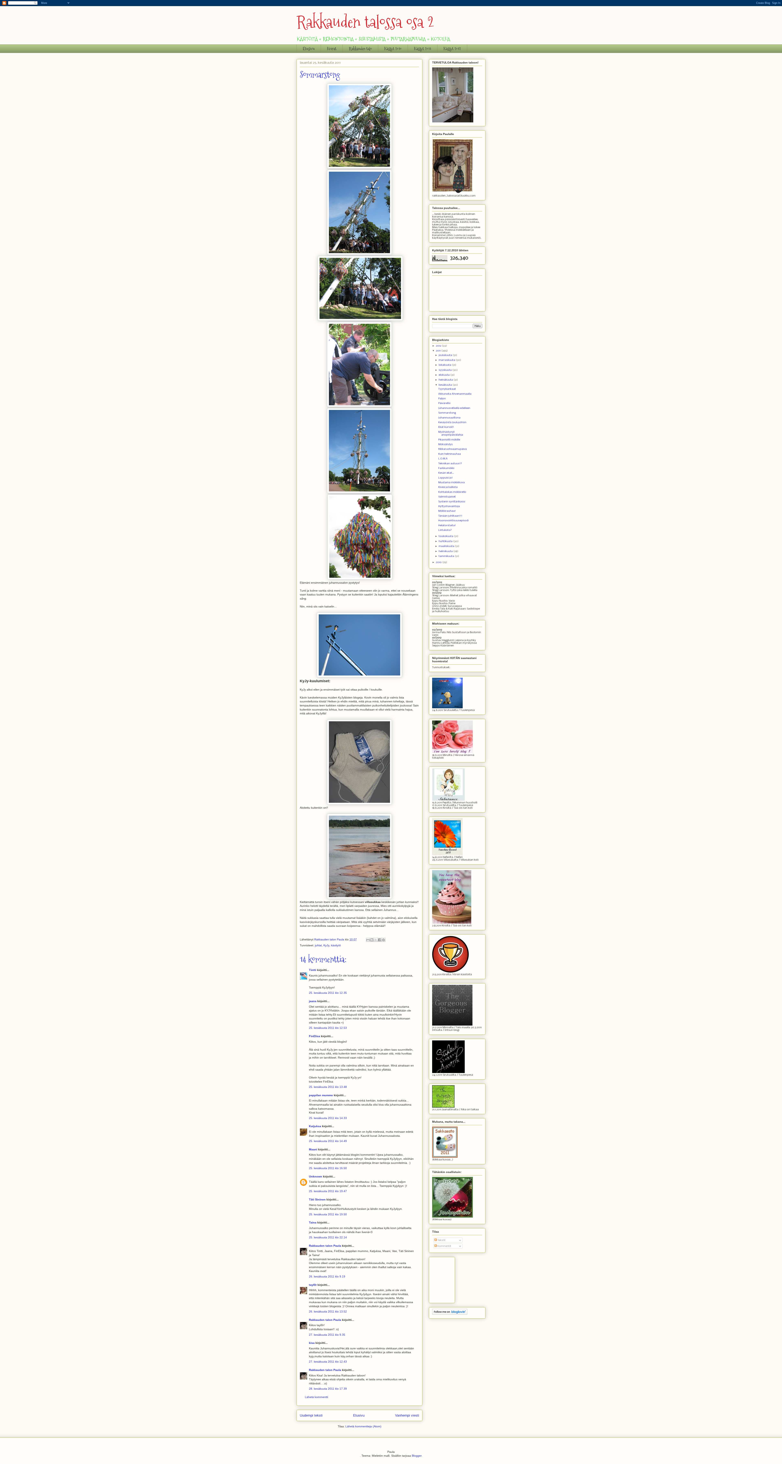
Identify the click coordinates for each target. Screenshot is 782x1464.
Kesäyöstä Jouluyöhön (452, 422)
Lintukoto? (445, 530)
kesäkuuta (446, 385)
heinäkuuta (446, 380)
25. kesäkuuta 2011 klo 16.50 (328, 1168)
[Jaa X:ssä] (376, 940)
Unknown (315, 1176)
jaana (312, 1001)
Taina (312, 1222)
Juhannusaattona (449, 417)
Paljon (442, 398)
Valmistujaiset (447, 496)
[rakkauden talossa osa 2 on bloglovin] (449, 1314)
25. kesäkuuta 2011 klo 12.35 (328, 992)
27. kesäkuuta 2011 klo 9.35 (327, 1334)
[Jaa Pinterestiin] (383, 940)
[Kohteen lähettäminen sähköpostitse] (368, 940)
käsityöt (336, 945)
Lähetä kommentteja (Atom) (363, 1426)
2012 (439, 346)
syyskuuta (445, 370)
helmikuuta (446, 551)
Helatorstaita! (447, 525)
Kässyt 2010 (393, 49)
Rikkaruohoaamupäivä (452, 449)
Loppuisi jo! (445, 478)
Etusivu (309, 49)
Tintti (312, 970)
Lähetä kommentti (316, 1397)
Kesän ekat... (446, 473)
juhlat (318, 945)
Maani (313, 1149)
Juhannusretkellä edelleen (454, 408)
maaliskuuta (447, 546)
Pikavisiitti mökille (449, 439)
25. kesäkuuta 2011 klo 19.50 (328, 1214)
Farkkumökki (446, 468)
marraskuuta (447, 360)
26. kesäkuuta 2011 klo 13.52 (328, 1311)
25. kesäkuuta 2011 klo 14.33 (328, 1118)
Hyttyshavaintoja (449, 506)
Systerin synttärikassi (451, 501)
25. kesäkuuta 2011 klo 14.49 (328, 1141)
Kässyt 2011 (422, 49)
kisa (312, 1342)
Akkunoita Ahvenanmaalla (454, 394)
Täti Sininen (317, 1199)
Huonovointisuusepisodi (453, 520)
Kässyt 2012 (452, 49)
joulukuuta (446, 355)
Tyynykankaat (447, 389)
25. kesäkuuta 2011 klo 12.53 (328, 1027)
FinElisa (314, 1036)
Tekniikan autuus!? (450, 463)
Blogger (417, 1455)
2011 (438, 350)
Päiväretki (444, 403)
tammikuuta (447, 556)
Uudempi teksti (311, 1415)
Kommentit (444, 1246)
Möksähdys (445, 444)
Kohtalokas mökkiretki (452, 492)
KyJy (326, 945)
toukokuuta (446, 536)
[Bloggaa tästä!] (372, 940)
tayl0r (313, 1284)
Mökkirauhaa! (447, 511)
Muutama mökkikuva (451, 482)
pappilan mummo (321, 1095)
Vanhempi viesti (407, 1415)
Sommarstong (447, 413)
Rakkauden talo (360, 49)
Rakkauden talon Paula (325, 1245)
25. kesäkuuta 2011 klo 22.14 (328, 1237)
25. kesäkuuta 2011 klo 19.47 (328, 1191)
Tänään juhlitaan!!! (450, 516)
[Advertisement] (452, 1279)
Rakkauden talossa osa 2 (365, 22)
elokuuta (444, 375)
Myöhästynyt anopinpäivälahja (450, 433)
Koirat (331, 49)
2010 (439, 562)
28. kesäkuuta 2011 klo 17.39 (328, 1388)
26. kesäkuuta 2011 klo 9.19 (327, 1276)
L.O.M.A (443, 458)
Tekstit (441, 1240)
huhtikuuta (446, 541)
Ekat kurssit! (446, 427)
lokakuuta (445, 365)
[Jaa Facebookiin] (380, 940)
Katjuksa (315, 1126)
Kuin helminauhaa (449, 454)
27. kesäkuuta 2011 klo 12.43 (328, 1361)
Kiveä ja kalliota (448, 487)
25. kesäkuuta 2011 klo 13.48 (328, 1086)
